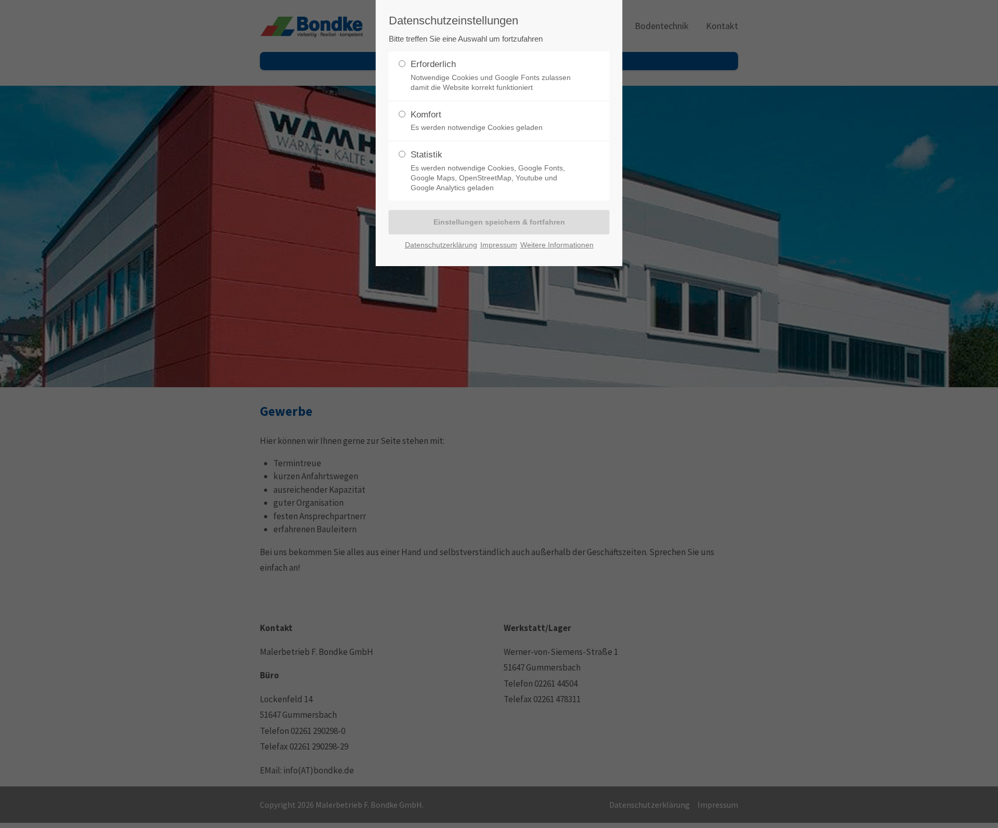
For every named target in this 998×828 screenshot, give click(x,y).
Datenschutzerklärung (441, 245)
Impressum (498, 245)
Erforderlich (491, 75)
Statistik (488, 171)
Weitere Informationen (557, 245)
